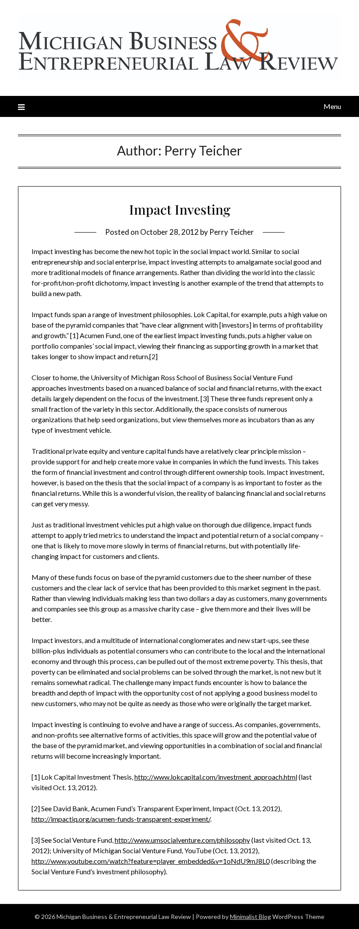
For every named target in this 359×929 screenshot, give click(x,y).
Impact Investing (179, 209)
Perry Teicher (231, 232)
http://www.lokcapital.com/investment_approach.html (215, 777)
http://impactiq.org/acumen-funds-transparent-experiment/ (121, 819)
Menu (332, 106)
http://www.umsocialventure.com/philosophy (182, 840)
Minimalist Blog (250, 916)
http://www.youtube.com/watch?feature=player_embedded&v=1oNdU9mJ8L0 (151, 861)
